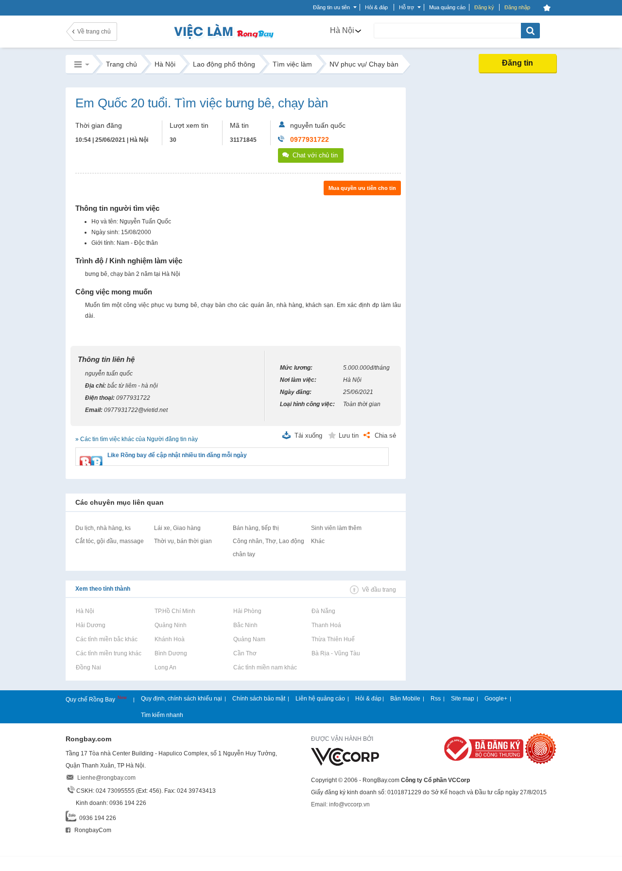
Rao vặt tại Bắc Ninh (245, 625)
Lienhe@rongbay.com (106, 777)
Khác (318, 541)
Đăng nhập (517, 7)
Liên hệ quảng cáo (320, 698)
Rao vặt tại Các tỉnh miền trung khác (108, 653)
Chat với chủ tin (315, 155)
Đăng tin (517, 63)
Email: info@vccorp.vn (340, 804)
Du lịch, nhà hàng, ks (103, 528)
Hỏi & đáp (368, 698)
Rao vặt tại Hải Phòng (247, 611)
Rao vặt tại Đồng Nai (88, 667)
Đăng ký (484, 7)
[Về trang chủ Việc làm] (214, 31)
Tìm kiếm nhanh (162, 715)
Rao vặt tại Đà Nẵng (323, 611)
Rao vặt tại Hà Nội (84, 611)
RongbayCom (92, 830)
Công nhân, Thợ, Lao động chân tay (268, 548)
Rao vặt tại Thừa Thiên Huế (333, 639)
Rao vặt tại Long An (165, 667)
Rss (436, 698)
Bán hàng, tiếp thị (256, 528)
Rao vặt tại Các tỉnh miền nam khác (265, 667)
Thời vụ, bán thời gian (183, 541)
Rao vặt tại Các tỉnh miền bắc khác (106, 639)
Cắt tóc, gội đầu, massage (109, 541)
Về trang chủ (94, 31)
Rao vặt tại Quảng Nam (249, 639)
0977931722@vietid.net (136, 410)
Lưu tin (349, 435)
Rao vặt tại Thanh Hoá (326, 625)
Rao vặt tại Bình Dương (170, 653)
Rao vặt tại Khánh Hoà (169, 639)
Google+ (495, 698)
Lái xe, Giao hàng (177, 528)
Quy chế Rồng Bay (91, 699)
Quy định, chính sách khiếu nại (181, 698)
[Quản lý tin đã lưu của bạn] (546, 8)
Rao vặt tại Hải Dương (90, 625)
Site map (462, 698)
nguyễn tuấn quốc (318, 125)
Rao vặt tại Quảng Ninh (170, 625)
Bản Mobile (405, 698)
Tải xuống (308, 435)
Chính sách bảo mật (258, 698)
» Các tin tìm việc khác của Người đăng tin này (136, 439)
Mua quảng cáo (447, 7)
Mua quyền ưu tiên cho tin (362, 188)
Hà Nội (342, 30)
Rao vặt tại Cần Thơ (245, 653)
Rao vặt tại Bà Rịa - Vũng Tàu (335, 653)
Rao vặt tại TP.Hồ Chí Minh (174, 611)
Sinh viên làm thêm (336, 528)
